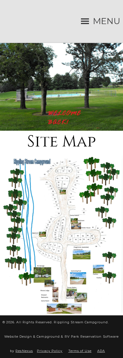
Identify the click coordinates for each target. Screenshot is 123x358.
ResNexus (24, 351)
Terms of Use (80, 351)
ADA (101, 351)
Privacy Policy (49, 351)
